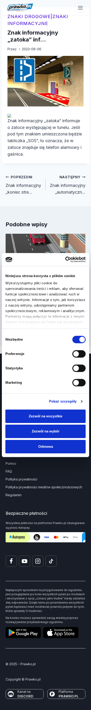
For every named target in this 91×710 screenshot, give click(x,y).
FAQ (9, 471)
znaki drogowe (29, 16)
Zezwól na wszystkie (45, 416)
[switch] (79, 354)
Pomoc (11, 463)
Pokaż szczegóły (63, 401)
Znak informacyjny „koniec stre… (23, 185)
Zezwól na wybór (46, 431)
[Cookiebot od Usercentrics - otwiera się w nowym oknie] (65, 259)
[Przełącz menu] (80, 8)
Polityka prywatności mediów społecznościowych (44, 487)
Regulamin (13, 495)
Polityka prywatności (21, 479)
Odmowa (45, 446)
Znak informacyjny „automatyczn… (67, 185)
